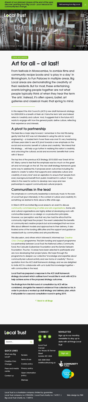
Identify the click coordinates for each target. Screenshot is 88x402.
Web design (72, 395)
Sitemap (24, 380)
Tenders (24, 355)
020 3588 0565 (44, 360)
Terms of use (26, 359)
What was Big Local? (10, 355)
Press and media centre (12, 370)
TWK (81, 395)
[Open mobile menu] (82, 15)
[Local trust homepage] (44, 15)
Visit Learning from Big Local (69, 4)
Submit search (31, 342)
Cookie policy (27, 364)
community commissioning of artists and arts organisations (38, 208)
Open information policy (28, 374)
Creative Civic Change (10, 363)
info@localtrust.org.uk (46, 363)
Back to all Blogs (44, 301)
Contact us (9, 376)
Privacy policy (27, 368)
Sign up (64, 353)
